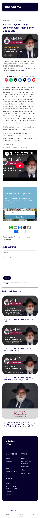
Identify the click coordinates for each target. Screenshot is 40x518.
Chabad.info (25, 458)
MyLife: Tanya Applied (16, 237)
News (6, 514)
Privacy (20, 517)
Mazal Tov (33, 514)
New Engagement (12, 471)
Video (20, 514)
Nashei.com (25, 467)
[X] (24, 228)
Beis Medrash (10, 468)
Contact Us (9, 491)
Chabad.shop (25, 473)
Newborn (9, 462)
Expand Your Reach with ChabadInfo (12, 487)
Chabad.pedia (26, 470)
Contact (8, 495)
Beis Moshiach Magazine (26, 462)
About (8, 483)
